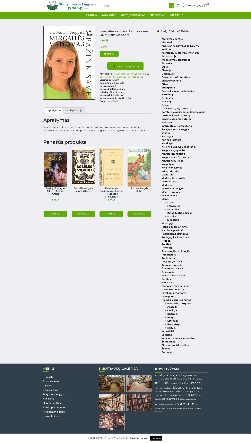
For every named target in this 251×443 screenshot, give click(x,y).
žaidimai (158, 412)
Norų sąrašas (50, 390)
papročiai (194, 391)
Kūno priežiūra (170, 171)
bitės (167, 379)
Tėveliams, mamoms (174, 293)
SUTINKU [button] (156, 438)
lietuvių (189, 387)
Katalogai (167, 143)
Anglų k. (172, 307)
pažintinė (192, 395)
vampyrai (189, 408)
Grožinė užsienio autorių (176, 119)
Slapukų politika (52, 403)
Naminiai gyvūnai (172, 230)
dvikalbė (191, 379)
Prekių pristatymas (54, 407)
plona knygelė (170, 398)
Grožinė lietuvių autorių (176, 115)
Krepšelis (48, 377)
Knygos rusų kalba (173, 160)
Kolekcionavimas (172, 167)
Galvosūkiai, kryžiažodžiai (177, 108)
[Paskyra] (183, 5)
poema (183, 399)
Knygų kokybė (51, 416)
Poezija (166, 240)
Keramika (173, 209)
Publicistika (169, 254)
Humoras (167, 122)
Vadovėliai (168, 331)
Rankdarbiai (169, 258)
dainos (173, 379)
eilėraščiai (163, 383)
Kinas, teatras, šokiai (179, 213)
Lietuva (178, 387)
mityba (198, 387)
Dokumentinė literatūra (176, 77)
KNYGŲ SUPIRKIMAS (132, 15)
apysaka (176, 375)
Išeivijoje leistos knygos (175, 129)
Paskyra (191, 6)
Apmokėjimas (51, 381)
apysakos (188, 375)
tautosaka (160, 408)
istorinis (195, 383)
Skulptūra (173, 220)
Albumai (167, 42)
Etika (165, 84)
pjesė (201, 395)
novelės (176, 391)
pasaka (170, 395)
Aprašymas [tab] (54, 110)
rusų (197, 405)
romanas (185, 403)
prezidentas (191, 399)
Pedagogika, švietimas (175, 237)
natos (169, 391)
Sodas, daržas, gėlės (173, 275)
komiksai (159, 388)
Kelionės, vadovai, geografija (179, 146)
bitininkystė (159, 379)
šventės (198, 409)
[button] (90, 31)
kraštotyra (168, 388)
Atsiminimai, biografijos (176, 59)
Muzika (171, 216)
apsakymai (162, 375)
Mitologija (168, 223)
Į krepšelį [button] (55, 214)
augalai (196, 375)
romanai (171, 404)
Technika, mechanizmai (176, 286)
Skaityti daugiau (140, 438)
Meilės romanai (171, 192)
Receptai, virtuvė (172, 261)
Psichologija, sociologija (176, 251)
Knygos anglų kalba (173, 150)
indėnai (185, 383)
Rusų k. (171, 327)
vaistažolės (179, 408)
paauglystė (112, 101)
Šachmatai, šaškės (172, 268)
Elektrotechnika (171, 80)
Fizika (165, 105)
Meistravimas (170, 195)
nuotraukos (185, 392)
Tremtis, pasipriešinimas (176, 300)
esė (179, 383)
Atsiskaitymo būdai (54, 411)
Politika (166, 244)
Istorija (166, 133)
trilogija (170, 408)
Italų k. (171, 317)
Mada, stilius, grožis (173, 178)
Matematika (169, 181)
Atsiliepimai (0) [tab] (74, 110)
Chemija (167, 70)
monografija (160, 392)
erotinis (174, 383)
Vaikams (167, 334)
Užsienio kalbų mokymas (177, 303)
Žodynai (166, 348)
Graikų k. (172, 310)
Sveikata (113, 77)
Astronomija (169, 56)
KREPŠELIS (176, 15)
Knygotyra (168, 164)
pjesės (158, 399)
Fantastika (168, 98)
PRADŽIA (91, 15)
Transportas (169, 296)
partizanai (160, 395)
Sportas (104, 77)
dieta (178, 379)
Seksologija (142, 74)
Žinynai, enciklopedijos (131, 77)
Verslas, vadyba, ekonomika (178, 338)
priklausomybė (161, 405)
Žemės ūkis (168, 341)
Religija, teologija (172, 265)
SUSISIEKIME (157, 15)
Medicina (167, 185)
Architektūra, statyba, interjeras (180, 52)
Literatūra (167, 174)
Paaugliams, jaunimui (124, 74)
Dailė (170, 202)
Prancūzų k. (174, 324)
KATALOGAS (108, 15)
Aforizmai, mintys (172, 39)
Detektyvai (168, 73)
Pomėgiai (167, 247)
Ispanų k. (172, 313)
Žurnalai (167, 352)
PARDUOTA (83, 214)
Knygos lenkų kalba (173, 153)
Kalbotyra (167, 136)
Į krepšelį (109, 54)
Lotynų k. (172, 320)
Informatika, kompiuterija (177, 126)
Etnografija (168, 87)
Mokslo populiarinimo (175, 226)
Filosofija (167, 101)
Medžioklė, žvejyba (173, 188)
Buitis (165, 66)
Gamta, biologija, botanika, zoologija (183, 112)
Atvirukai (167, 63)
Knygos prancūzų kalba (176, 157)
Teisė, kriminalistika (173, 289)
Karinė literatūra (171, 139)
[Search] (171, 5)
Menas (165, 199)
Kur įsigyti (48, 398)
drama (184, 379)
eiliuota (199, 379)
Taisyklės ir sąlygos (54, 394)
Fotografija (173, 206)
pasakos (180, 395)
